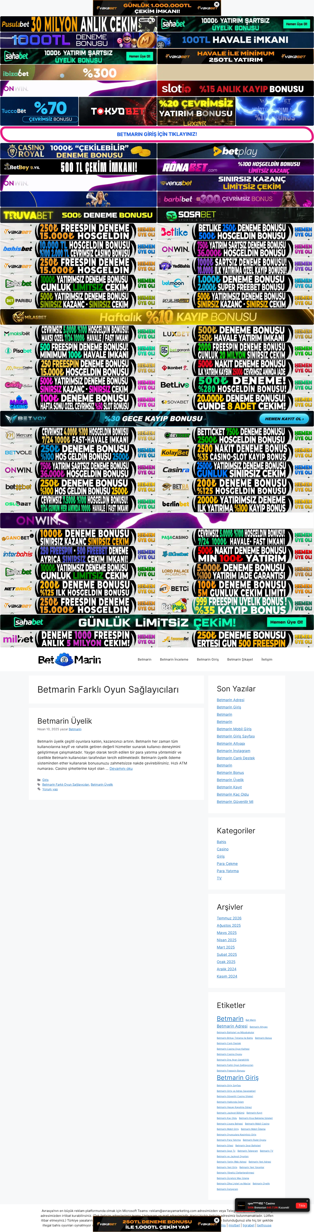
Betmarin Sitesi (225, 1145)
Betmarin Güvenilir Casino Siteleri (235, 1096)
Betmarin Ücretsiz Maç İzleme (233, 1178)
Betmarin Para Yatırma (229, 1140)
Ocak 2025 (226, 962)
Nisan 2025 (226, 940)
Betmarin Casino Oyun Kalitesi (233, 1049)
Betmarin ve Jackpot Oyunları (233, 1156)
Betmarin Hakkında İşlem (230, 1102)
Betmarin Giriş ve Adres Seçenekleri (236, 1091)
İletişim (266, 659)
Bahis (221, 842)
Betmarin (144, 659)
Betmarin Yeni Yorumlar (251, 1167)
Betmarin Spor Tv (226, 1150)
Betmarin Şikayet (240, 659)
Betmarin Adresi (230, 700)
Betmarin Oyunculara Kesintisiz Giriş (236, 1134)
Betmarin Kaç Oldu (233, 794)
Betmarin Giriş (208, 659)
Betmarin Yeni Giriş (227, 1167)
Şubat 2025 (227, 954)
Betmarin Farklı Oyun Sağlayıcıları (65, 784)
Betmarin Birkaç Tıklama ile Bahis (235, 1038)
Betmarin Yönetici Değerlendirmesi (235, 1172)
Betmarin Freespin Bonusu (231, 1070)
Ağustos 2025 (229, 925)
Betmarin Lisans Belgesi (230, 1123)
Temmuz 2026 (229, 918)
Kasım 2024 (227, 976)
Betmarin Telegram (248, 1150)
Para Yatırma (228, 871)
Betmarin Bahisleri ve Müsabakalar (235, 1032)
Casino (223, 849)
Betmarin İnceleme (174, 659)
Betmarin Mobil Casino (257, 1123)
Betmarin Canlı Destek (236, 758)
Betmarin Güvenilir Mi (235, 802)
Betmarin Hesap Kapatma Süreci (234, 1107)
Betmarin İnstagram (233, 751)
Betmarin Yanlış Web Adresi (232, 1161)
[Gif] (157, 317)
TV (219, 878)
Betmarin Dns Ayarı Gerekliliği (233, 1059)
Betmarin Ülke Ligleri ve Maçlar (234, 1183)
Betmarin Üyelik (64, 720)
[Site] (78, 231)
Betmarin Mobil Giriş (234, 729)
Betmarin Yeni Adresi (260, 1161)
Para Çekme (227, 864)
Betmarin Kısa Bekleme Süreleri (256, 1118)
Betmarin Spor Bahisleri (248, 1145)
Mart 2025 (226, 947)
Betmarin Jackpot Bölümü (230, 1112)
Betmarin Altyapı (231, 743)
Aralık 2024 (226, 969)
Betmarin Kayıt (229, 787)
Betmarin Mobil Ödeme (253, 1129)
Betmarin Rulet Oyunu (254, 1140)
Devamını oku (121, 768)
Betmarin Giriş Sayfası (236, 736)
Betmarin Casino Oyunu (229, 1054)
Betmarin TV (266, 1150)
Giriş (45, 780)
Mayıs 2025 (227, 933)
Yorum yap (50, 789)
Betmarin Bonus (230, 772)
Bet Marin (251, 1020)
